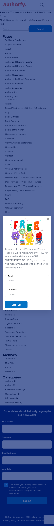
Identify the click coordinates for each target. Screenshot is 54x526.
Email (10, 276)
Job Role (12, 289)
